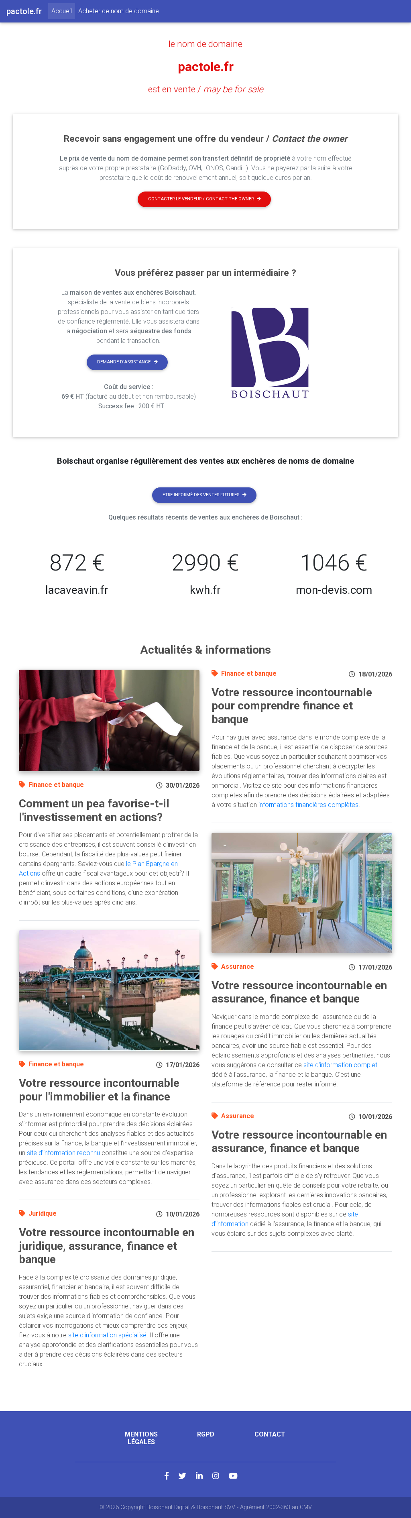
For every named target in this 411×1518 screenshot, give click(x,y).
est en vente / (205, 89)
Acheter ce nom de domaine (118, 11)
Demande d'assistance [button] (124, 362)
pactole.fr (206, 66)
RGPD (205, 1434)
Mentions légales (141, 1438)
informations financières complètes (308, 805)
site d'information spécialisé (107, 1335)
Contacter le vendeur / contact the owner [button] (201, 199)
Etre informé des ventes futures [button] (201, 494)
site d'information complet (340, 1065)
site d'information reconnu (63, 1153)
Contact (269, 1434)
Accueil (63, 11)
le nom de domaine (205, 44)
